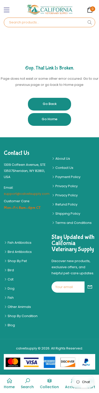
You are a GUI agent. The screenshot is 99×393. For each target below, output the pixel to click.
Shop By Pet (17, 261)
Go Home (49, 119)
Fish (10, 297)
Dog (10, 288)
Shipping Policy (67, 213)
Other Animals (19, 306)
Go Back (50, 103)
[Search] (89, 22)
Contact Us (64, 167)
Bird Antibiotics (19, 251)
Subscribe (90, 287)
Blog (11, 325)
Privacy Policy (66, 186)
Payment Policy (67, 176)
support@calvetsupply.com (27, 193)
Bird (10, 270)
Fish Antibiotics (19, 242)
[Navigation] (6, 10)
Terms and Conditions (73, 222)
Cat (10, 279)
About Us (62, 158)
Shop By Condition (22, 316)
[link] (27, 384)
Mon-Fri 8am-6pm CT (22, 207)
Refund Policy (66, 204)
